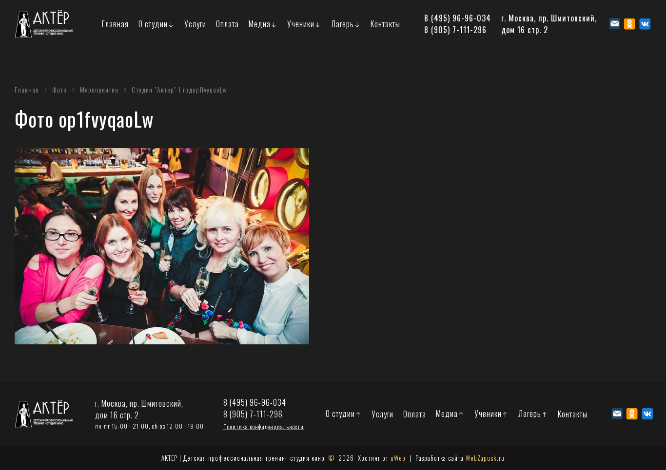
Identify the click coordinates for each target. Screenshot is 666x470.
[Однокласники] (629, 24)
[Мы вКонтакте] (644, 24)
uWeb (398, 458)
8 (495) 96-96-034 (457, 18)
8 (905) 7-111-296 (455, 30)
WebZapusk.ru (485, 458)
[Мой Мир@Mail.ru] (614, 23)
